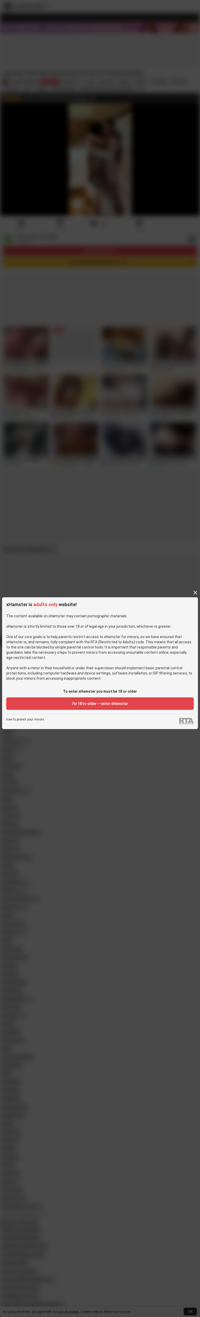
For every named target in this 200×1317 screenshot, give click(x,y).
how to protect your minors (25, 719)
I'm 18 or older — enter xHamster (100, 704)
